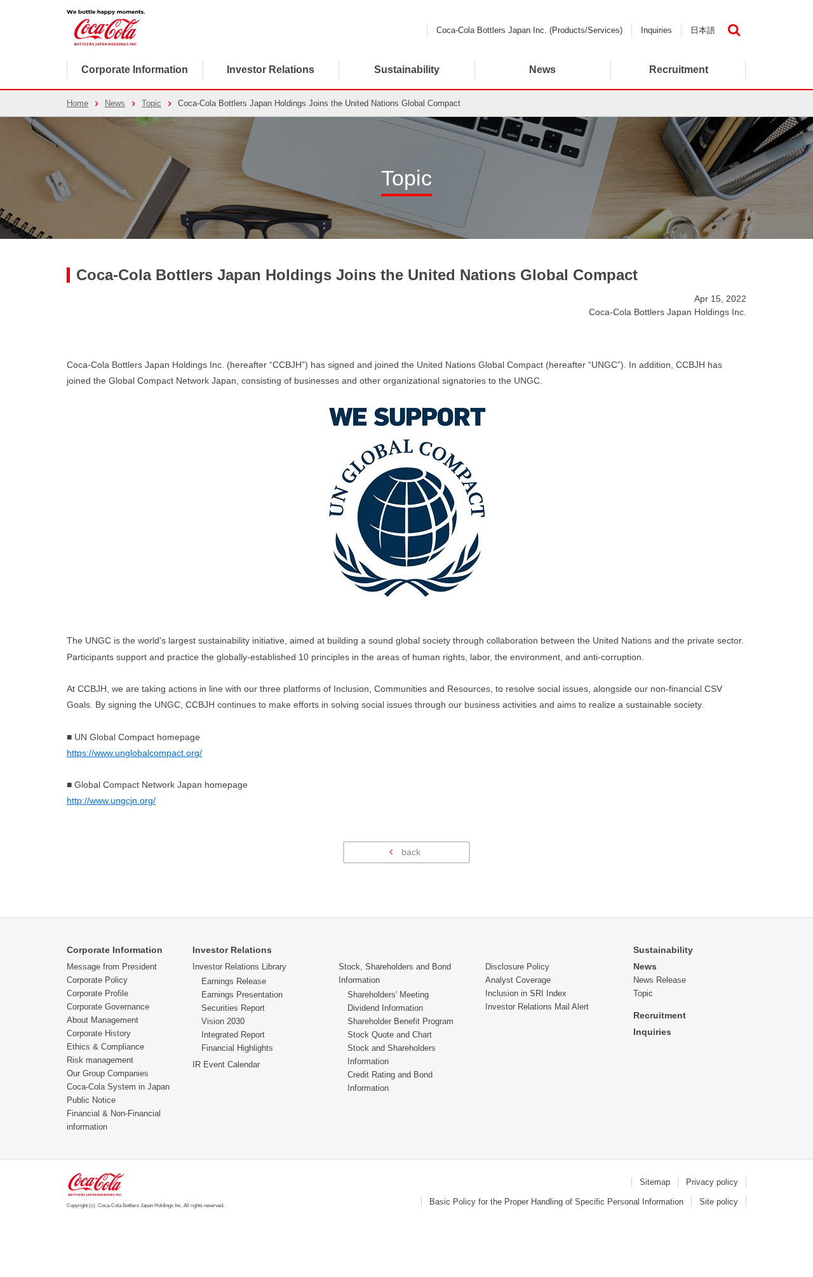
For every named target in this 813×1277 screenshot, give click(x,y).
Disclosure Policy (517, 966)
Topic (151, 103)
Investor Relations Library (239, 966)
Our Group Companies (108, 1073)
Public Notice (91, 1100)
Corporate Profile (97, 993)
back (410, 852)
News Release (659, 980)
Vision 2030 (223, 1021)
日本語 (702, 30)
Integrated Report (233, 1034)
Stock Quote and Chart (389, 1034)
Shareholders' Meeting (388, 994)
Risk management (100, 1060)
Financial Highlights (237, 1048)
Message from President (112, 966)
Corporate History (99, 1033)
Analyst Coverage (518, 980)
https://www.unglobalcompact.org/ (134, 753)
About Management (102, 1020)
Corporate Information (134, 69)
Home (77, 103)
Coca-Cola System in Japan (118, 1086)
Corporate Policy (97, 980)
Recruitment (659, 1015)
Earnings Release (233, 981)
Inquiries (656, 30)
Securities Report (233, 1008)
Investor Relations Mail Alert (537, 1006)
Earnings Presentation (242, 994)
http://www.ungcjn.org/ (111, 800)
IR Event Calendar (226, 1064)
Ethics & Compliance (105, 1046)
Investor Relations (232, 950)
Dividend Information (385, 1008)
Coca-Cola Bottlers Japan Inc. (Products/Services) (529, 30)
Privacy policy (712, 1182)
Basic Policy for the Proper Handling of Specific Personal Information (556, 1201)
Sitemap (655, 1182)
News (542, 69)
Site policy (718, 1201)
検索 (733, 30)
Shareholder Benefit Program (400, 1021)
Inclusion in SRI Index (526, 993)
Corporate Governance (108, 1006)
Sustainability (663, 950)
